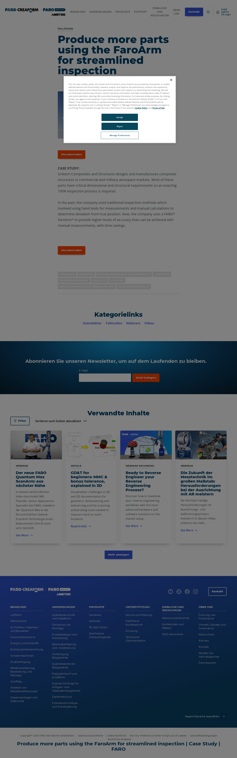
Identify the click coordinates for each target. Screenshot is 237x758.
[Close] (171, 80)
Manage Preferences (120, 135)
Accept (119, 117)
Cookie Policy (141, 108)
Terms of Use (158, 108)
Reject (120, 126)
